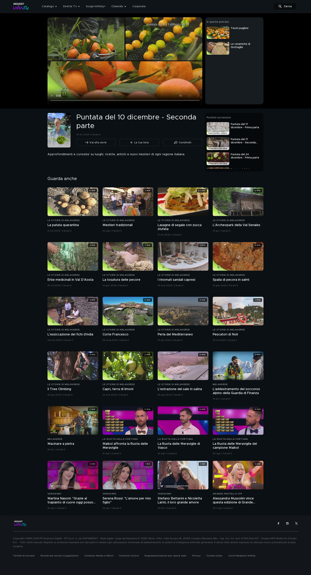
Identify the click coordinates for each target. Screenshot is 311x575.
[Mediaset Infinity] (21, 6)
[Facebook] (278, 523)
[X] (296, 523)
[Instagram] (287, 523)
